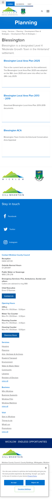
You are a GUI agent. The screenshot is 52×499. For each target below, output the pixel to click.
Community (7, 370)
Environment (7, 362)
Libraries (5, 374)
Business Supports (9, 395)
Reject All (35, 483)
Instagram (13, 242)
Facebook (12, 216)
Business (20, 4)
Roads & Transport (9, 358)
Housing (5, 346)
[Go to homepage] (13, 191)
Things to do (7, 420)
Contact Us (8, 296)
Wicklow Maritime (9, 403)
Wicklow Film (7, 399)
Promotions (6, 428)
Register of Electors (10, 377)
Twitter (12, 229)
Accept (14, 483)
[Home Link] (3, 2)
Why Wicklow (7, 391)
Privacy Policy (32, 476)
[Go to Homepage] (13, 176)
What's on (6, 424)
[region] (24, 480)
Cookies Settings (24, 489)
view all (5, 381)
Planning (5, 350)
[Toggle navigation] (48, 11)
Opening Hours (10, 335)
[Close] (45, 468)
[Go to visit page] (39, 176)
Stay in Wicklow (8, 416)
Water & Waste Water (10, 366)
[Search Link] (42, 11)
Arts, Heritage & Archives (12, 354)
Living (10, 4)
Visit (29, 4)
